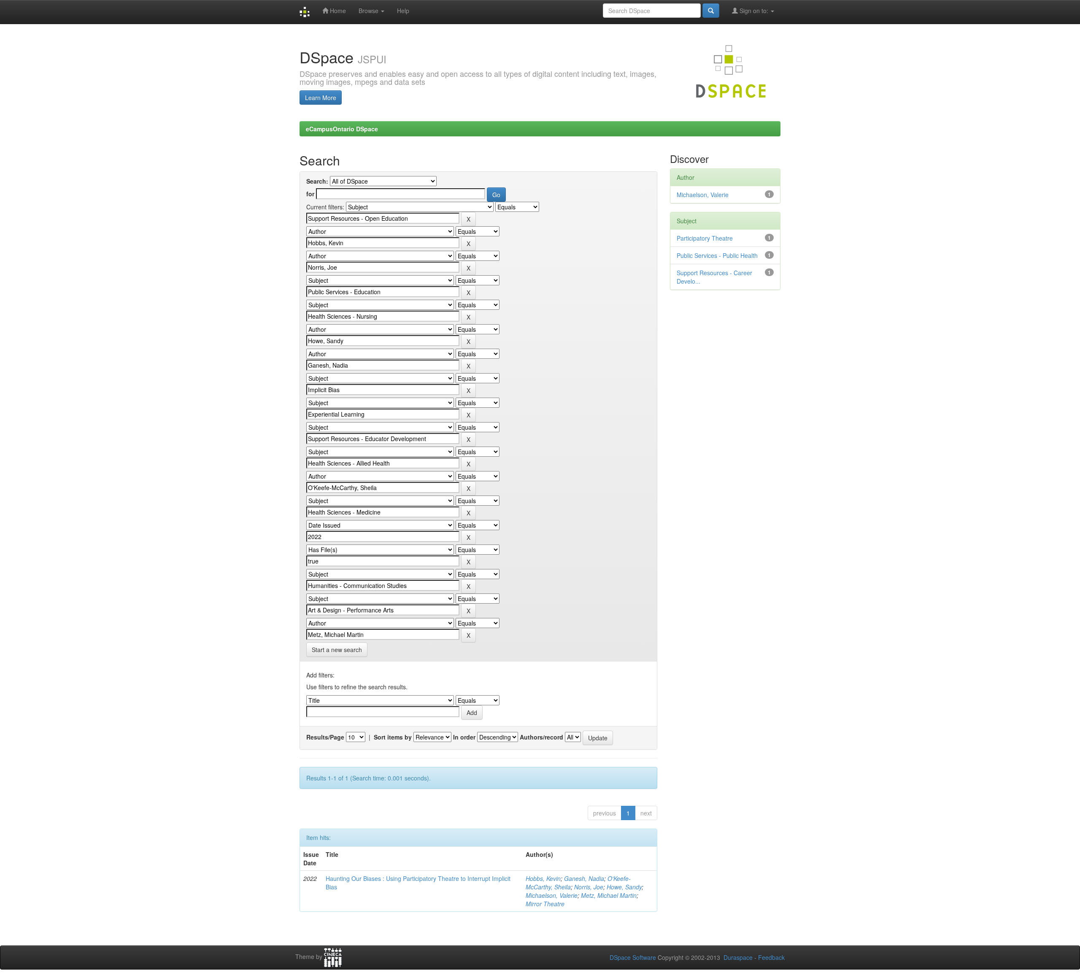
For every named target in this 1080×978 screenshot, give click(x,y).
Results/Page (325, 737)
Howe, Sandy (624, 887)
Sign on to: (754, 10)
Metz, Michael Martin (609, 895)
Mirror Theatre (545, 903)
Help (403, 10)
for (310, 194)
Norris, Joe (588, 887)
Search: (317, 181)
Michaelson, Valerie (552, 895)
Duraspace (738, 957)
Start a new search (337, 649)
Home (337, 10)
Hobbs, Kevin (543, 878)
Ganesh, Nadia (584, 878)
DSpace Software (633, 957)
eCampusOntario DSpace (342, 129)
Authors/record (541, 737)
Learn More (320, 97)
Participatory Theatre (705, 238)
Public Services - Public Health (717, 255)
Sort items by (393, 737)
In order (464, 737)
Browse (369, 10)
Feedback (771, 957)
